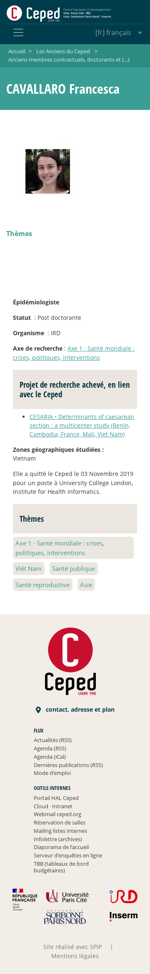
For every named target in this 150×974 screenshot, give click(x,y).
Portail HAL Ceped (56, 798)
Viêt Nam (28, 568)
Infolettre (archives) (58, 839)
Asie (86, 584)
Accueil (16, 51)
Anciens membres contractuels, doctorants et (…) (69, 59)
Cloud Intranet (53, 806)
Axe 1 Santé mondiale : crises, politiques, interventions (59, 548)
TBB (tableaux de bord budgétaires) (61, 867)
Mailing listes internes (60, 831)
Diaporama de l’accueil (61, 847)
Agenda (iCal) (50, 756)
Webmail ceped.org (57, 814)
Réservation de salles (59, 822)
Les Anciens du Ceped (63, 51)
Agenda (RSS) (50, 748)
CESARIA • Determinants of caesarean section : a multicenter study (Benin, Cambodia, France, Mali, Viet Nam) (82, 425)
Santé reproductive (42, 584)
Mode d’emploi (52, 773)
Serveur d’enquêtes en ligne (68, 855)
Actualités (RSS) (53, 740)
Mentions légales (75, 956)
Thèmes (19, 233)
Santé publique (73, 568)
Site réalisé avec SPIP (72, 947)
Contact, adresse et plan (79, 709)
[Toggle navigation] (18, 32)
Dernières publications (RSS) (68, 765)
